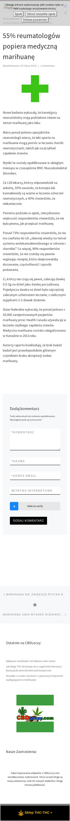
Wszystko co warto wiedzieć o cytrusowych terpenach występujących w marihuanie (34, 677)
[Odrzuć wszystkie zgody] (65, 13)
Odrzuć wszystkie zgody (41, 13)
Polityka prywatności (35, 19)
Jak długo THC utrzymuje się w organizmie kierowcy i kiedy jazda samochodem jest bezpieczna (34, 668)
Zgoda (18, 13)
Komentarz (22, 432)
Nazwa (18, 461)
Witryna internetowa (32, 490)
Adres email (23, 475)
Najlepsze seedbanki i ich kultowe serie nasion (30, 661)
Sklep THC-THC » (38, 812)
